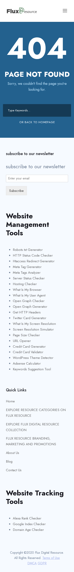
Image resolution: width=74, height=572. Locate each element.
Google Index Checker (29, 524)
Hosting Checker (25, 284)
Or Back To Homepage (37, 122)
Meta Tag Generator (27, 266)
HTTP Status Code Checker (33, 255)
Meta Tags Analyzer (26, 272)
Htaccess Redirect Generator (33, 261)
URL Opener (22, 340)
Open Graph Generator (30, 306)
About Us (12, 452)
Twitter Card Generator (29, 318)
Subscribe (16, 190)
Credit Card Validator (28, 352)
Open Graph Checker (28, 300)
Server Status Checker (29, 278)
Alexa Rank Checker (27, 518)
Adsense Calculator (27, 363)
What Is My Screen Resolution (34, 323)
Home (10, 401)
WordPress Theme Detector (33, 357)
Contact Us (14, 470)
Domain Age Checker (28, 529)
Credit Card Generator (29, 346)
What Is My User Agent (29, 295)
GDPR (42, 563)
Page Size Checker (26, 335)
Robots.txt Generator (28, 249)
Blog (9, 461)
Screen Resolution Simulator (33, 329)
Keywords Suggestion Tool (32, 369)
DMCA (32, 563)
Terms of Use (51, 558)
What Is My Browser (27, 289)
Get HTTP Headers (27, 312)
